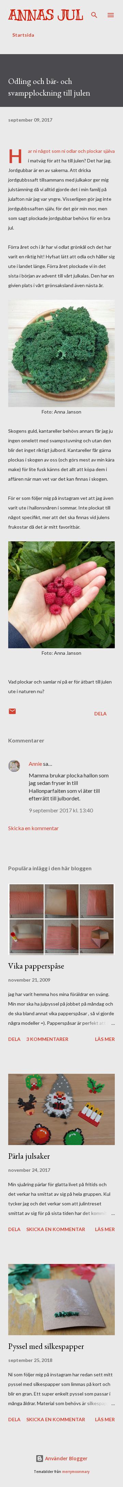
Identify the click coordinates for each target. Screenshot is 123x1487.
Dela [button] (100, 713)
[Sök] (94, 12)
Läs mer (105, 1039)
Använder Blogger (65, 1458)
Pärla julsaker (29, 1156)
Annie (35, 763)
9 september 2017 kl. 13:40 (61, 810)
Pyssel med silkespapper (46, 1346)
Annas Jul (45, 15)
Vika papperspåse (36, 965)
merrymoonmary (76, 1472)
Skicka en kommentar (33, 828)
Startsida (23, 35)
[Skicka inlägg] (12, 713)
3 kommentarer (47, 1039)
